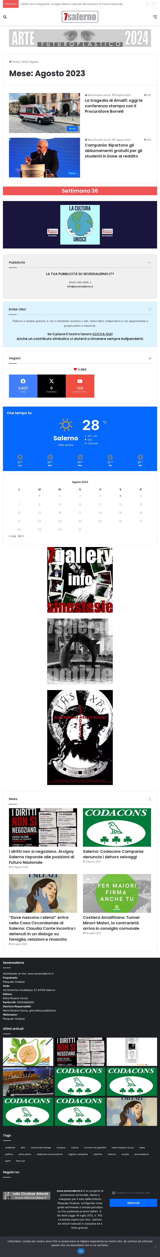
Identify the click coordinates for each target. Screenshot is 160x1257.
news (142, 1147)
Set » (21, 535)
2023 (24, 61)
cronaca (61, 1147)
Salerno (112, 1154)
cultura (75, 1147)
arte (23, 1147)
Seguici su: (11, 1172)
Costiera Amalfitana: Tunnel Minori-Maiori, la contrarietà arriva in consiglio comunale (111, 923)
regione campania (78, 1154)
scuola (125, 1154)
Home (15, 61)
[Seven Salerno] (80, 17)
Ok (81, 1251)
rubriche (97, 1154)
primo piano (25, 1154)
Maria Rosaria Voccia (99, 95)
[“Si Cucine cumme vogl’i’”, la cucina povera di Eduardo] (132, 1052)
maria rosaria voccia (123, 1147)
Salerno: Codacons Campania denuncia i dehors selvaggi (54, 3)
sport (8, 1160)
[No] (155, 1247)
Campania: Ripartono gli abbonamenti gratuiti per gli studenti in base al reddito (113, 150)
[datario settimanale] (80, 37)
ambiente (10, 1147)
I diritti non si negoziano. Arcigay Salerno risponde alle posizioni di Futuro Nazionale (41, 857)
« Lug (12, 535)
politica (9, 1154)
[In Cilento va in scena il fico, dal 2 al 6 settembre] (28, 1052)
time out (20, 1160)
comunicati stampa (40, 1147)
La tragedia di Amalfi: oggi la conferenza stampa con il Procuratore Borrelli (113, 106)
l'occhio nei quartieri (95, 1147)
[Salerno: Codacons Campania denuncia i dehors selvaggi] (117, 827)
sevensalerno (141, 1154)
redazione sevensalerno (50, 1154)
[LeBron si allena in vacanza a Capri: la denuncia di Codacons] (80, 1112)
